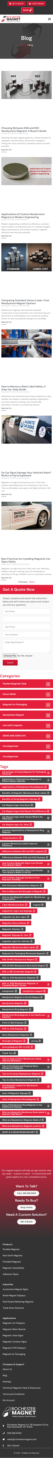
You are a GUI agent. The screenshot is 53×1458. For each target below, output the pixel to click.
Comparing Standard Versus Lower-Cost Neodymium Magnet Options (25, 302)
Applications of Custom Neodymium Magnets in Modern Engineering (23, 216)
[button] (49, 19)
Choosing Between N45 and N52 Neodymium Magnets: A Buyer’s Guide (23, 129)
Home (23, 45)
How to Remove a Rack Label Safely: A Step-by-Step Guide (23, 388)
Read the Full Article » (9, 151)
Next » (32, 581)
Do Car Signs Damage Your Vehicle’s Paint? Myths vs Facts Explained (26, 474)
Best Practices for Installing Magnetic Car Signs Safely (25, 560)
